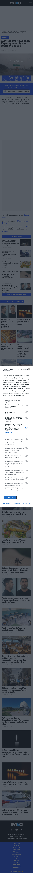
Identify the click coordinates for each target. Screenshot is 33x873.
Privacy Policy (26, 503)
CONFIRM (10, 497)
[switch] (26, 405)
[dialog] (16, 436)
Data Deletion (6, 503)
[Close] (29, 369)
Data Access (16, 503)
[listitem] (16, 401)
